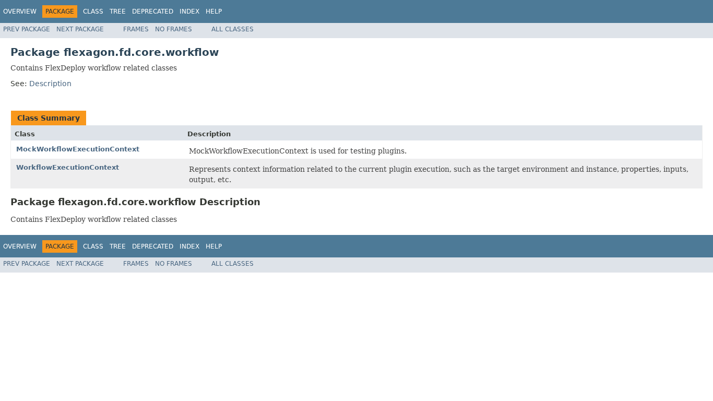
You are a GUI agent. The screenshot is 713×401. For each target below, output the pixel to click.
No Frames (173, 29)
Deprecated (152, 11)
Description (50, 83)
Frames (136, 29)
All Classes (232, 29)
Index (189, 11)
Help (214, 11)
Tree (118, 11)
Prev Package (26, 29)
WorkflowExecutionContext (67, 167)
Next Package (80, 29)
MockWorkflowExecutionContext (77, 149)
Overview (20, 11)
